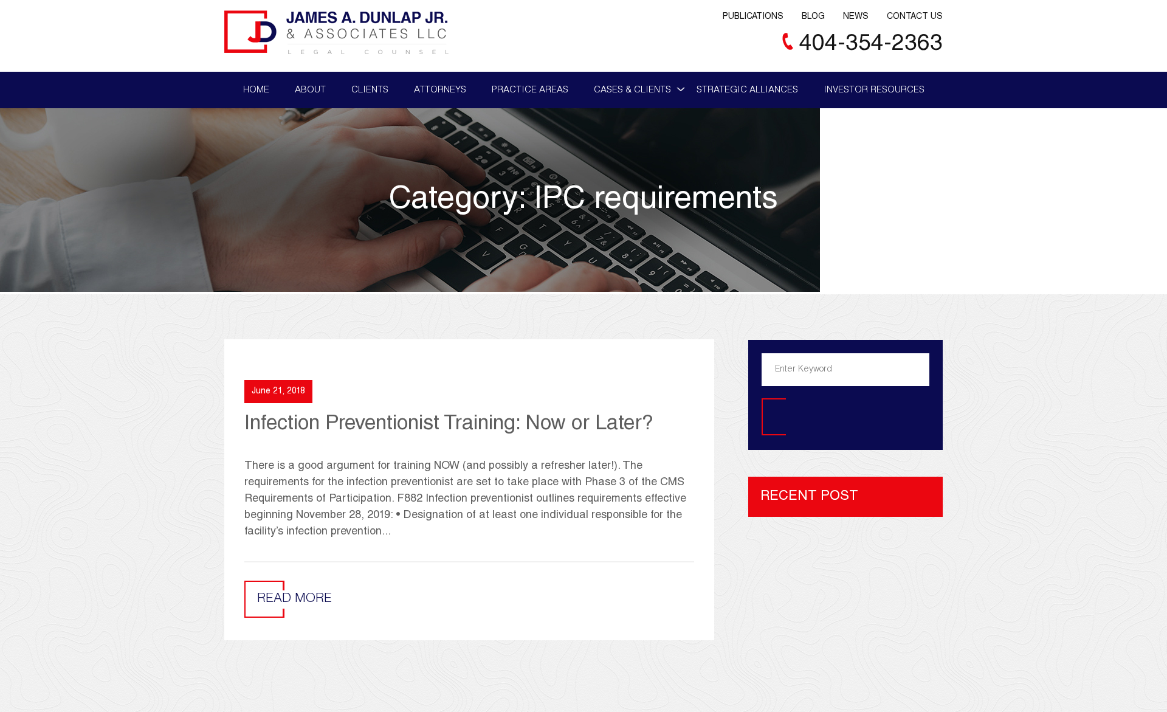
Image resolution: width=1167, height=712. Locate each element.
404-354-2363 (871, 44)
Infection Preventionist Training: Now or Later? (448, 425)
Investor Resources (874, 90)
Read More (294, 599)
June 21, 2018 (278, 391)
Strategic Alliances (747, 90)
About (310, 90)
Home (256, 90)
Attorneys (440, 90)
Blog (813, 17)
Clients (369, 90)
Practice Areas (530, 90)
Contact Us (915, 17)
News (856, 17)
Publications (753, 17)
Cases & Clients (632, 90)
